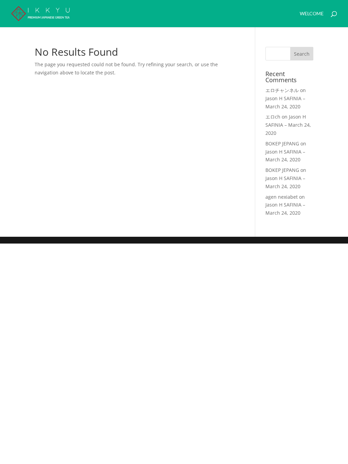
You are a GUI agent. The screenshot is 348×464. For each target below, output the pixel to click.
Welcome (312, 13)
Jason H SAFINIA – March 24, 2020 (288, 124)
